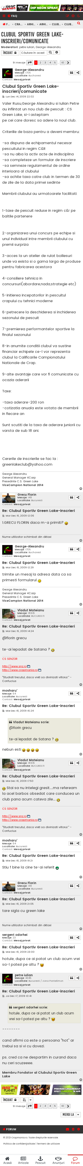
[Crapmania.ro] (8, 8)
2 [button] (40, 62)
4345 (28, 978)
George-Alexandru (48, 47)
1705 (28, 72)
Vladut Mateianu (30, 610)
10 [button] (62, 62)
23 (14, 937)
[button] (29, 62)
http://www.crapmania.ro (20, 670)
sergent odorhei (14, 934)
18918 (31, 613)
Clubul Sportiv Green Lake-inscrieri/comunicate (32, 38)
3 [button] (45, 62)
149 (30, 497)
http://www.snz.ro (14, 666)
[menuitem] (12, 16)
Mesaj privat (22, 79)
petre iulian (26, 47)
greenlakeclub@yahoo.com (27, 464)
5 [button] (55, 62)
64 (14, 693)
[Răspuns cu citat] (71, 73)
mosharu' (9, 690)
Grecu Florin (26, 494)
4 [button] (50, 62)
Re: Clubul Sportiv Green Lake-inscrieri (38, 511)
